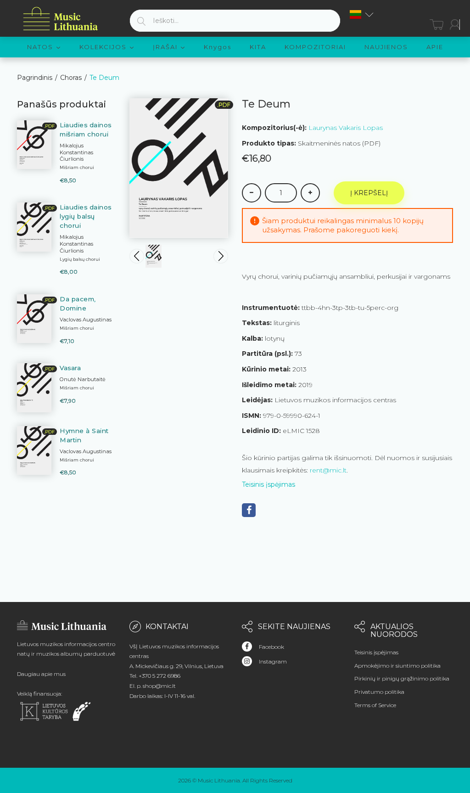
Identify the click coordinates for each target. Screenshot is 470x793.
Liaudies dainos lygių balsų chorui (86, 216)
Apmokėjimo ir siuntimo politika (397, 665)
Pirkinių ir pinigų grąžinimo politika (401, 678)
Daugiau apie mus (41, 673)
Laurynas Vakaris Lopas (345, 128)
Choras (71, 77)
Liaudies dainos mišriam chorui (86, 129)
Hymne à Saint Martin (84, 435)
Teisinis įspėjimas (268, 484)
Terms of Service (375, 705)
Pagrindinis (34, 77)
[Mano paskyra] (455, 24)
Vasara (70, 367)
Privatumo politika (379, 691)
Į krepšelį (369, 193)
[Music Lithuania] (60, 19)
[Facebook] (249, 510)
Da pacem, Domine (78, 303)
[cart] (436, 24)
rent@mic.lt (328, 470)
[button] (361, 14)
